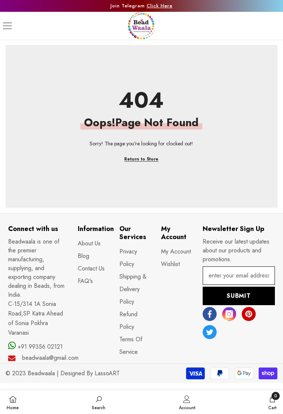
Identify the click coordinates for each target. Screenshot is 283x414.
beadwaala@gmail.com (50, 357)
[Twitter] (210, 332)
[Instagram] (229, 314)
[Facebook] (210, 314)
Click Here (159, 5)
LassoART (107, 373)
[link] (98, 402)
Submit (239, 295)
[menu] (7, 25)
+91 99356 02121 (39, 346)
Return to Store (141, 159)
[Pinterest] (249, 314)
